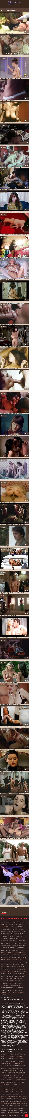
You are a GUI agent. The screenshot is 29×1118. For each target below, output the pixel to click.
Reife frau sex (5, 1110)
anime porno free (20, 922)
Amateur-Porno (9, 1017)
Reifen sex (4, 1005)
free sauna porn (13, 950)
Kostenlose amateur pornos (10, 1103)
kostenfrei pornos (16, 985)
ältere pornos (4, 1041)
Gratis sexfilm (11, 1037)
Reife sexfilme (19, 1032)
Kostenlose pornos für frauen (11, 1014)
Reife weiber (8, 1108)
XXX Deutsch (5, 1054)
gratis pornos (10, 969)
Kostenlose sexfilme (21, 1024)
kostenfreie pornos (7, 988)
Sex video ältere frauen (7, 1027)
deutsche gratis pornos (9, 931)
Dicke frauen (21, 1034)
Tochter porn (4, 1036)
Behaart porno (11, 1045)
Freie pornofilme (17, 1031)
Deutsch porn (22, 1020)
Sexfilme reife (5, 1007)
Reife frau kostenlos (12, 1019)
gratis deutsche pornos (12, 957)
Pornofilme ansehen (14, 1077)
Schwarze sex (11, 1032)
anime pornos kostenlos (9, 924)
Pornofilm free (6, 1094)
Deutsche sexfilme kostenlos (9, 1021)
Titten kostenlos (7, 1075)
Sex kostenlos (13, 1041)
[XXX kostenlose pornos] (26, 1115)
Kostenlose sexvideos (7, 1035)
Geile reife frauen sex (11, 1034)
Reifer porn (23, 1026)
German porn (10, 1058)
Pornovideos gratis (20, 1003)
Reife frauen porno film (20, 1035)
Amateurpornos (22, 1040)
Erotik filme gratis (10, 1029)
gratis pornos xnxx (19, 973)
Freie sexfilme (5, 1039)
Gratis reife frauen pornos (8, 1024)
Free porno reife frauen (7, 1003)
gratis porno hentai (8, 966)
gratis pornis (19, 964)
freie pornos (11, 955)
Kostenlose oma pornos (16, 1068)
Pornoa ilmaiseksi (13, 1016)
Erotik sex (12, 1007)
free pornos (12, 948)
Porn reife (20, 1042)
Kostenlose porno (12, 1044)
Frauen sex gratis (12, 1022)
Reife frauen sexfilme (18, 1012)
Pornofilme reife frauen (15, 1113)
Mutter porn (20, 1022)
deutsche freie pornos (15, 929)
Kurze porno (11, 1025)
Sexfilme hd (11, 1010)
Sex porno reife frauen (11, 1008)
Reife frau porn (20, 1101)
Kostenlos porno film (8, 1070)
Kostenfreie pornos (6, 1012)
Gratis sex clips (11, 1061)
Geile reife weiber (12, 1098)
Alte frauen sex (19, 1108)
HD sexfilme (4, 1025)
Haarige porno (23, 1039)
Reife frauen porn (20, 1011)
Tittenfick (3, 1032)
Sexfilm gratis (18, 1015)
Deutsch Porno (9, 1011)
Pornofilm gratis (20, 1007)
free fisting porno (16, 941)
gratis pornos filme (14, 971)
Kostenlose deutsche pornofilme (10, 1026)
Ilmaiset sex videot (13, 1005)
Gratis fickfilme (14, 1039)
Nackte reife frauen (21, 1025)
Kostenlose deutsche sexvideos (14, 1006)
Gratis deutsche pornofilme (15, 1082)
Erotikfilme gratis (11, 1042)
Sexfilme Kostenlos (17, 1054)
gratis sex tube (20, 976)
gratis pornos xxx (7, 976)
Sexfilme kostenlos (20, 1037)
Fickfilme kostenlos (7, 1080)
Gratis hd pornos (15, 1105)
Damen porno (19, 1010)
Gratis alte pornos (21, 1029)
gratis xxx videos (6, 978)
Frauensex (14, 1110)
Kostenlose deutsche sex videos (12, 1089)
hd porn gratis (15, 980)
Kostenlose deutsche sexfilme (9, 1040)
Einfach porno (10, 1015)
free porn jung (17, 945)
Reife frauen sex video (16, 1115)
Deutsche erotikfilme (6, 1031)
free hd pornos (17, 943)
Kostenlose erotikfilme (11, 1020)
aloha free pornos (7, 922)
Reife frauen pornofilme (7, 1030)
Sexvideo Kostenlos (7, 1056)
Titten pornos (6, 1084)
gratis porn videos (7, 964)
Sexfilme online (13, 1096)
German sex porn (19, 1017)
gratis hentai (16, 959)
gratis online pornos (18, 962)
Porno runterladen (19, 1073)
